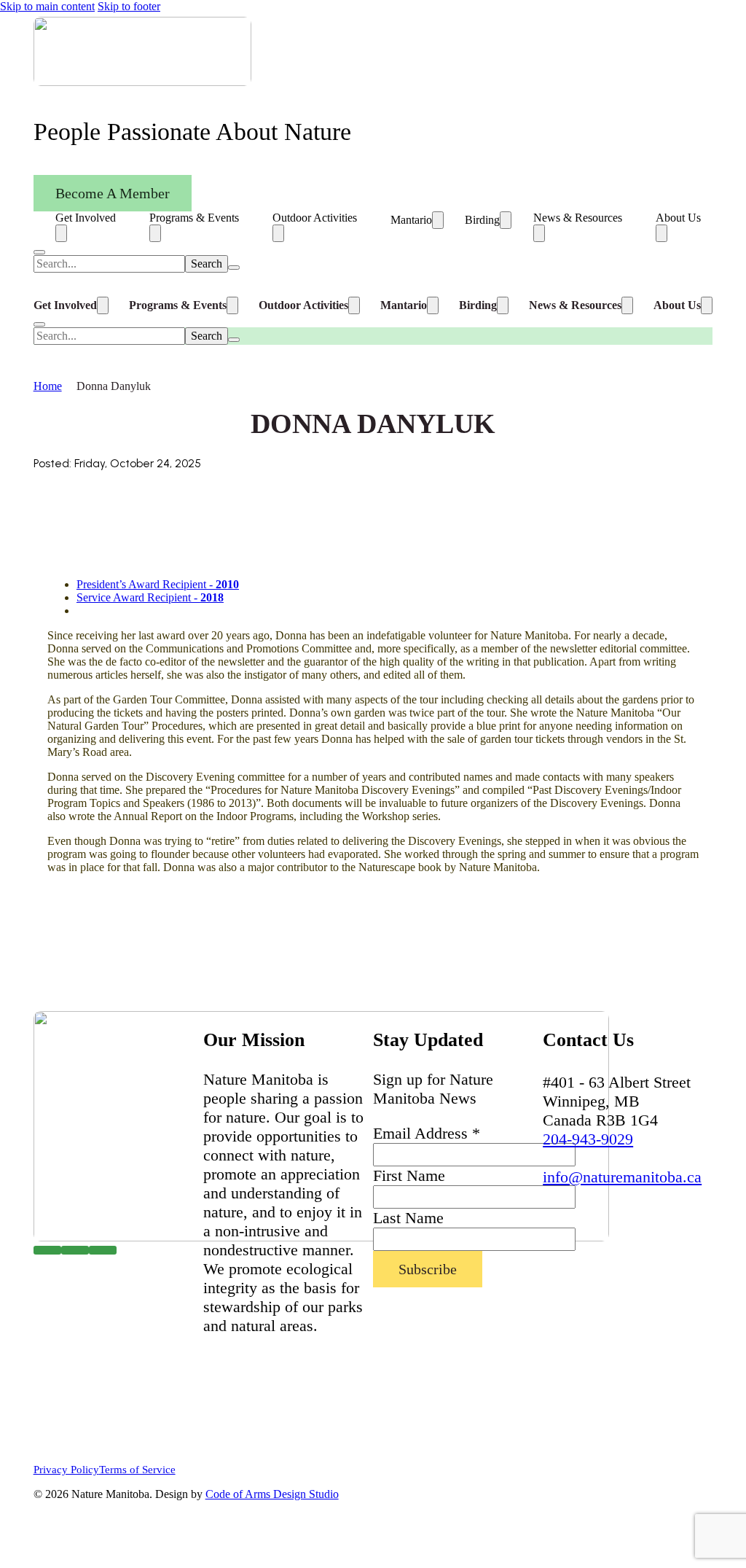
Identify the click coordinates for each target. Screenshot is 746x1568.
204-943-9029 (588, 1139)
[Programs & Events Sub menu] (155, 233)
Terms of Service (137, 1469)
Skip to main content (47, 6)
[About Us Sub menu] (661, 233)
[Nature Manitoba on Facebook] (47, 1250)
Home (48, 386)
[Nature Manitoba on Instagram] (75, 1250)
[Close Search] (234, 267)
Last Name (408, 1218)
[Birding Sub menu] (505, 220)
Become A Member (112, 193)
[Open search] (39, 252)
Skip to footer (129, 6)
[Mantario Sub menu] (438, 220)
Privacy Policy (66, 1469)
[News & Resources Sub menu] (539, 233)
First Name (409, 1175)
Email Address (426, 1133)
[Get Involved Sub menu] (61, 233)
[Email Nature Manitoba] (103, 1250)
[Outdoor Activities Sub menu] (278, 233)
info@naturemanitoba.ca (622, 1177)
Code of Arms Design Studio (272, 1494)
